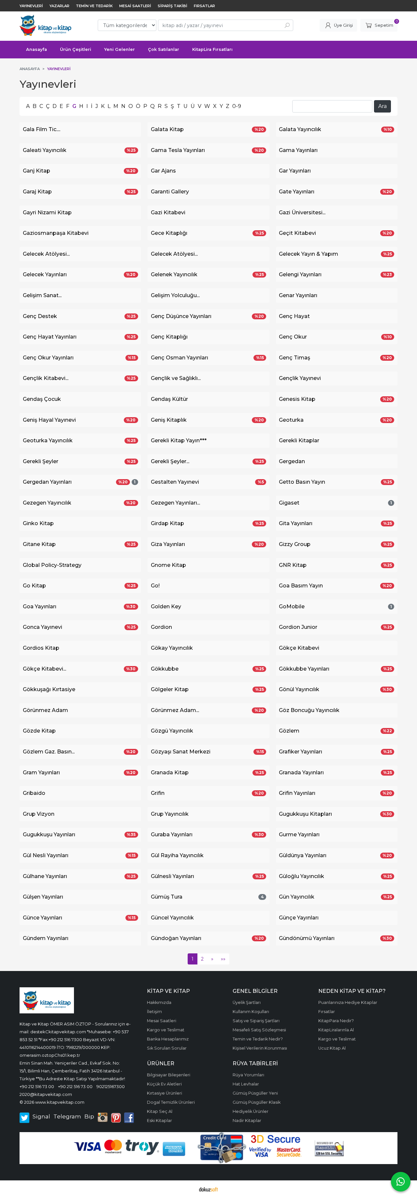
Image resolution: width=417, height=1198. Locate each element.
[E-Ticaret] (208, 1189)
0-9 (236, 106)
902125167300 (110, 1086)
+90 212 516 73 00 (37, 1086)
